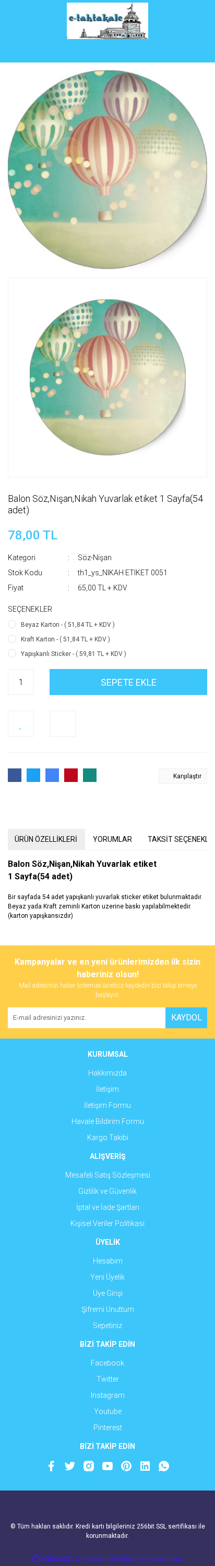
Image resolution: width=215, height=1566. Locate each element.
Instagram (108, 1395)
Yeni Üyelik (107, 1277)
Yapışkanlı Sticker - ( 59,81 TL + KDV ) (73, 654)
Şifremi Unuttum (107, 1309)
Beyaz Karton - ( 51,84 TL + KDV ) (68, 624)
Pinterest (107, 1427)
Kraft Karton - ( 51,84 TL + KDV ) (65, 639)
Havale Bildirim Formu (107, 1121)
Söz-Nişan (95, 557)
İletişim (107, 1089)
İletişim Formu (107, 1105)
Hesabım (108, 1261)
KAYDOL (186, 1017)
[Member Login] (107, 52)
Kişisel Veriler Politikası (107, 1223)
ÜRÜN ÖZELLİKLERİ (46, 839)
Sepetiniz (107, 1325)
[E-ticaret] (106, 1558)
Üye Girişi (108, 1293)
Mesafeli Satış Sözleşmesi (107, 1175)
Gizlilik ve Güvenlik (107, 1191)
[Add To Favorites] (21, 724)
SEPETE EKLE (129, 682)
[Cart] (191, 52)
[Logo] (108, 21)
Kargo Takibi (107, 1137)
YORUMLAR (112, 839)
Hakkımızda (107, 1073)
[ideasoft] (53, 1559)
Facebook (107, 1363)
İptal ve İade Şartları (107, 1207)
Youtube (108, 1411)
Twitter (108, 1379)
